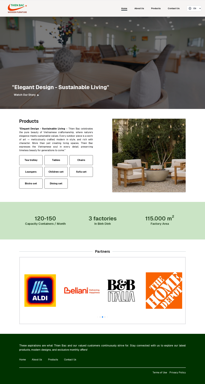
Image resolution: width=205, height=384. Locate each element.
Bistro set (31, 183)
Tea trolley (30, 160)
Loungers (31, 171)
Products (156, 8)
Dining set (56, 183)
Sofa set (81, 171)
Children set (55, 171)
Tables (56, 160)
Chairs (81, 160)
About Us (139, 8)
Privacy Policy (177, 372)
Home (124, 8)
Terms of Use (159, 372)
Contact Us (173, 8)
